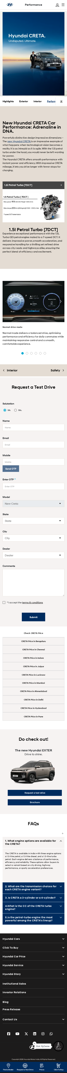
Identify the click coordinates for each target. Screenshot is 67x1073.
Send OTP (10, 468)
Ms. (20, 410)
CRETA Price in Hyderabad (34, 708)
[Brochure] (61, 101)
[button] (6, 301)
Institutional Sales (14, 983)
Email (6, 438)
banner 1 (22, 353)
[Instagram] (42, 1034)
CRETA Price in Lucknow (33, 675)
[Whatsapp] (51, 1034)
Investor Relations (14, 992)
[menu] (57, 5)
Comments (9, 565)
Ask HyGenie (42, 1047)
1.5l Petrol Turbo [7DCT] (18, 185)
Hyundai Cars (11, 938)
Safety (55, 370)
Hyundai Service (13, 965)
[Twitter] (26, 1034)
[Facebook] (8, 1034)
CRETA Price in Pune (33, 716)
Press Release (11, 1009)
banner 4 (36, 353)
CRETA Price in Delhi (33, 699)
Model (6, 496)
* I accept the (25, 602)
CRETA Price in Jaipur (33, 666)
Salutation (8, 403)
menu (63, 4)
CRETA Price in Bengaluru (33, 641)
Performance (33, 4)
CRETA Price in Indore (33, 658)
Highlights (8, 101)
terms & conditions (32, 602)
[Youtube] (17, 1034)
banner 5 (40, 353)
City (5, 531)
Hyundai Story (12, 974)
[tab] (33, 185)
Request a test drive (35, 793)
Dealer (6, 548)
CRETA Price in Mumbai (33, 683)
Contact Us (10, 1019)
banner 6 (45, 353)
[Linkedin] (34, 1034)
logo (10, 4)
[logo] (33, 1046)
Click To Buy (10, 947)
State (6, 514)
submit (33, 617)
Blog (5, 1002)
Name (6, 420)
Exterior (23, 101)
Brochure (35, 802)
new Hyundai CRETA (19, 141)
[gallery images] (33, 301)
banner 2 (27, 353)
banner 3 (31, 353)
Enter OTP (9, 479)
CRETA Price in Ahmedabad (33, 691)
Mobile (6, 455)
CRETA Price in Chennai (33, 649)
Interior (38, 101)
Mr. (9, 410)
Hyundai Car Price (14, 956)
